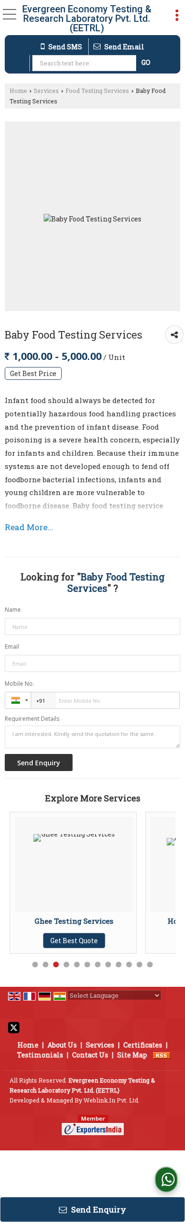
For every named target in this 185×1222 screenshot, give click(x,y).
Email (12, 647)
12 (150, 964)
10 (129, 964)
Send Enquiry (97, 1209)
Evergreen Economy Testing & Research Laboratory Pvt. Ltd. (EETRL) (86, 18)
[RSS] (161, 1054)
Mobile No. (19, 684)
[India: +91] (18, 700)
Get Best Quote (74, 940)
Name (13, 610)
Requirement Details (32, 719)
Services (46, 90)
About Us (62, 1044)
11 (139, 964)
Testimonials (40, 1054)
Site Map (132, 1054)
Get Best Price (33, 373)
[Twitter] (13, 1026)
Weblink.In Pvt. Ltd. (111, 1100)
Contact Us (90, 1054)
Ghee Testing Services (74, 921)
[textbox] (85, 63)
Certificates (142, 1044)
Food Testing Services (97, 90)
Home (18, 90)
